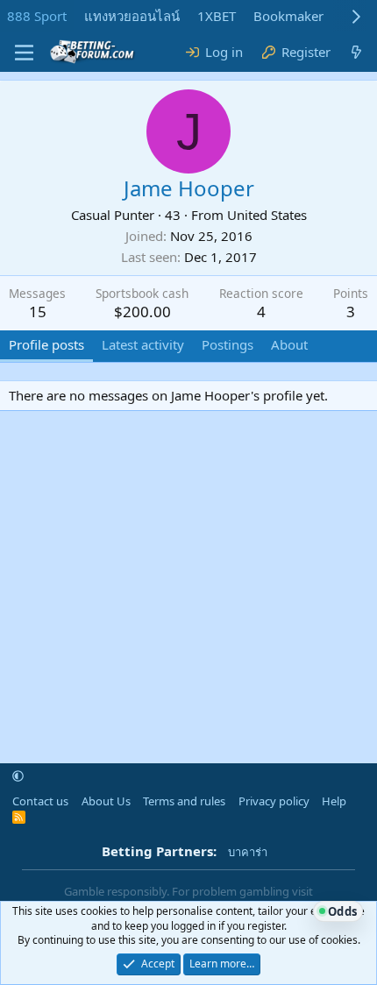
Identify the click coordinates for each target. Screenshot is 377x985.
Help (334, 801)
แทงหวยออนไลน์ (132, 16)
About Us (106, 801)
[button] (18, 776)
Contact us (40, 801)
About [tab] (289, 344)
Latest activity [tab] (143, 344)
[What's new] (356, 52)
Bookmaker (288, 16)
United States (267, 214)
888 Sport (37, 16)
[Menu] (24, 52)
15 (37, 311)
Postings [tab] (227, 344)
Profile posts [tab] (46, 344)
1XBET (216, 16)
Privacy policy (273, 801)
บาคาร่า (247, 852)
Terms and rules (184, 801)
